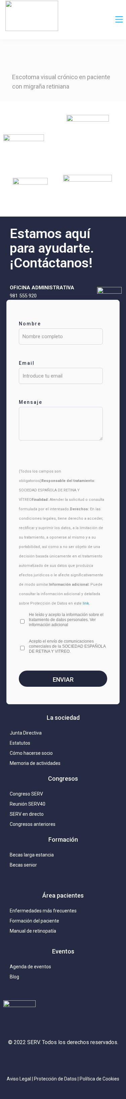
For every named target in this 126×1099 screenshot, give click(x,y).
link (86, 603)
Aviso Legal (19, 1078)
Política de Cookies (99, 1078)
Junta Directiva (26, 733)
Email (27, 363)
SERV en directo (27, 814)
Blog (14, 976)
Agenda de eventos (30, 966)
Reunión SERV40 (27, 804)
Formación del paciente (34, 921)
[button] (119, 19)
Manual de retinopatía (33, 931)
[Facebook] (78, 1060)
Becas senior (23, 865)
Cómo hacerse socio (31, 753)
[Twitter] (48, 1060)
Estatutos (20, 743)
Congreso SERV (26, 794)
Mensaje (30, 402)
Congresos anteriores (32, 824)
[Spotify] (93, 1060)
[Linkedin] (63, 1060)
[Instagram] (33, 1060)
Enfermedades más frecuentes (43, 910)
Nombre (30, 323)
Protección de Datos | (57, 1078)
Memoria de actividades (35, 763)
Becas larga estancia (32, 855)
